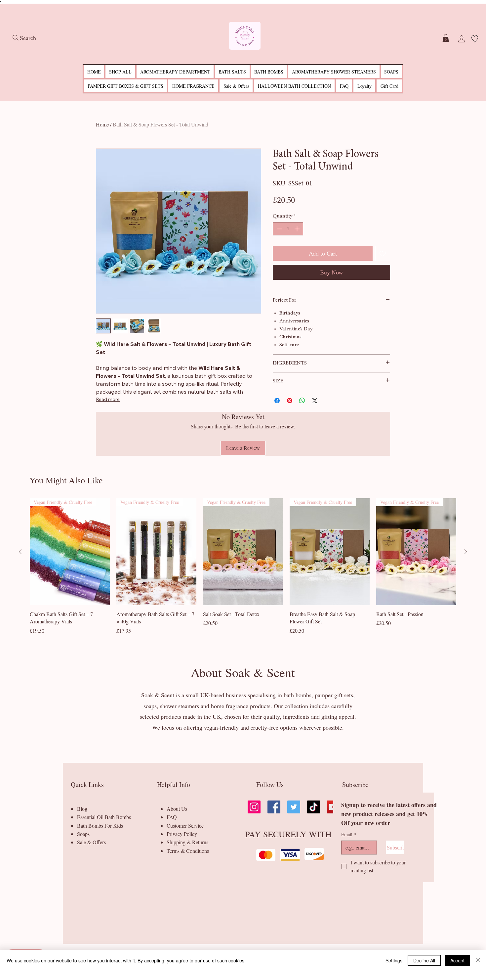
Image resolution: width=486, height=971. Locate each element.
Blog (82, 808)
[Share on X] (315, 401)
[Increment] (297, 228)
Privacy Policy (182, 833)
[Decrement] (278, 228)
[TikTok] (313, 807)
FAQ (172, 816)
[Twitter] (293, 807)
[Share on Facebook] (277, 401)
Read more (108, 399)
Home (102, 124)
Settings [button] (393, 960)
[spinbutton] (288, 228)
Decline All (424, 960)
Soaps (83, 833)
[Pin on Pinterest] (290, 401)
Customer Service (185, 825)
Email (348, 834)
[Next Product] (466, 552)
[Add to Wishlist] (382, 253)
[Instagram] (254, 807)
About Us (177, 808)
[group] (243, 569)
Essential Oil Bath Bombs (104, 816)
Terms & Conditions (188, 850)
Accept (457, 960)
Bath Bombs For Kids (100, 825)
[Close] (478, 960)
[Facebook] (273, 807)
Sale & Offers (91, 842)
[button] (445, 38)
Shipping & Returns (187, 842)
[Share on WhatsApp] (302, 401)
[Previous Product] (20, 552)
